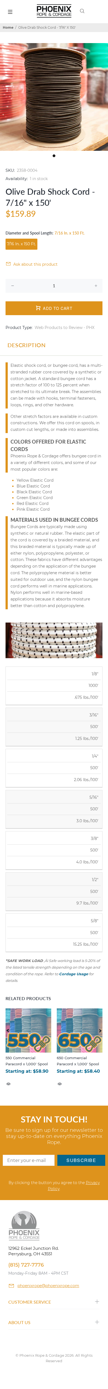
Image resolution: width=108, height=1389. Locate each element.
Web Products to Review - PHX (64, 327)
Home (8, 27)
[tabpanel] (54, 97)
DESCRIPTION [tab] (26, 345)
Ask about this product (35, 264)
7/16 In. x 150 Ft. (21, 243)
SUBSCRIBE (81, 1160)
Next (100, 1030)
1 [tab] (54, 155)
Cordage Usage (73, 974)
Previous (8, 1030)
